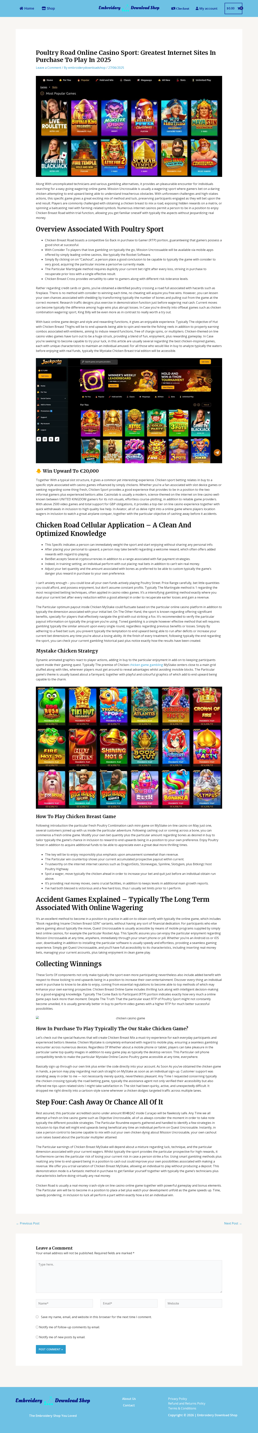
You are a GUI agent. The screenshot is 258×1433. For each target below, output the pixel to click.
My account (208, 8)
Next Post (233, 1223)
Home (28, 8)
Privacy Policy (177, 1399)
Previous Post (27, 1223)
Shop (50, 8)
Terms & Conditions (182, 1408)
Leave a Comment (48, 68)
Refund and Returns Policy (186, 1403)
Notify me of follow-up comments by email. (69, 1327)
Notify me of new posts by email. (62, 1337)
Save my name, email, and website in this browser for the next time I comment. (96, 1317)
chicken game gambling (146, 665)
